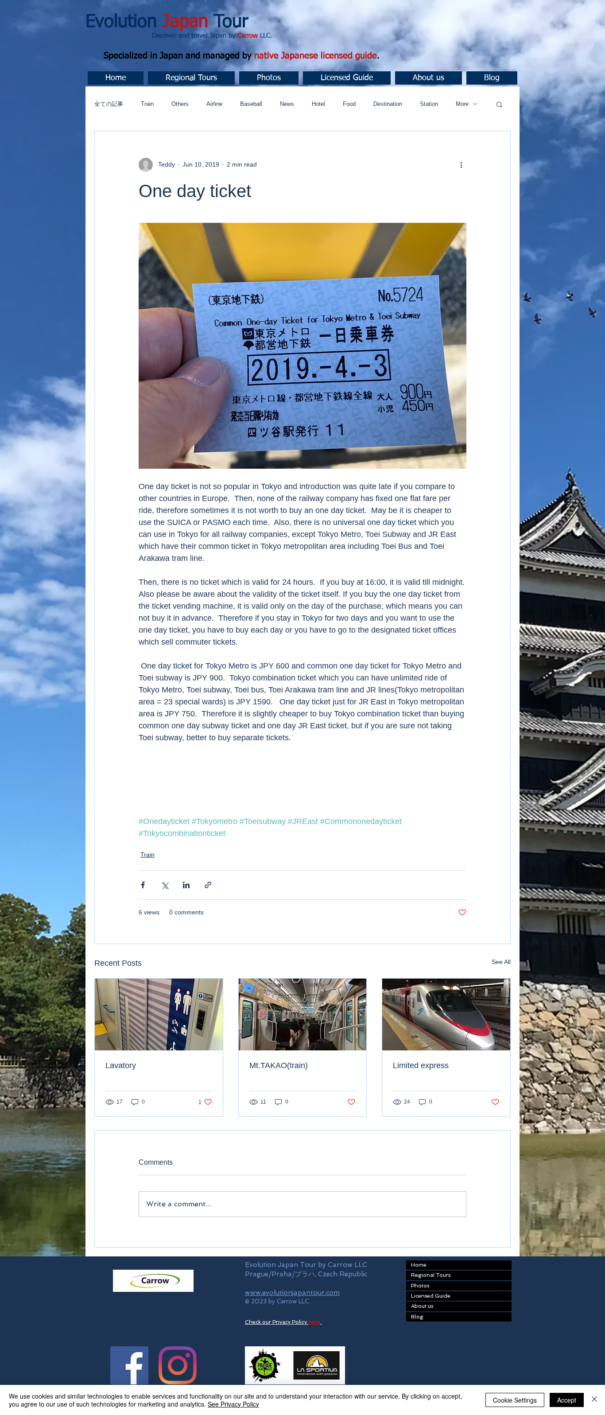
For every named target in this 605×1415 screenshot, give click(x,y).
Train (147, 104)
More (462, 104)
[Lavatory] (159, 1014)
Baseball (251, 104)
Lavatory (120, 1065)
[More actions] (461, 164)
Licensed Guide (430, 1296)
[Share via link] (208, 885)
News (287, 104)
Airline (214, 104)
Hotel (318, 104)
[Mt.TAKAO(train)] (303, 1014)
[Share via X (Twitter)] (164, 885)
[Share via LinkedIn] (186, 885)
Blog (417, 1317)
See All (501, 961)
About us (422, 1306)
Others (180, 104)
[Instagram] (178, 1365)
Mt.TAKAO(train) (278, 1065)
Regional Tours (430, 1275)
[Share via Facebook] (143, 885)
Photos (420, 1286)
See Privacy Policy (233, 1403)
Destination (387, 104)
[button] (191, 78)
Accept (566, 1400)
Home (419, 1265)
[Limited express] (446, 1014)
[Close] (594, 1400)
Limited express (421, 1065)
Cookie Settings (515, 1400)
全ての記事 (108, 104)
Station (429, 104)
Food (349, 104)
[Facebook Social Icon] (129, 1365)
